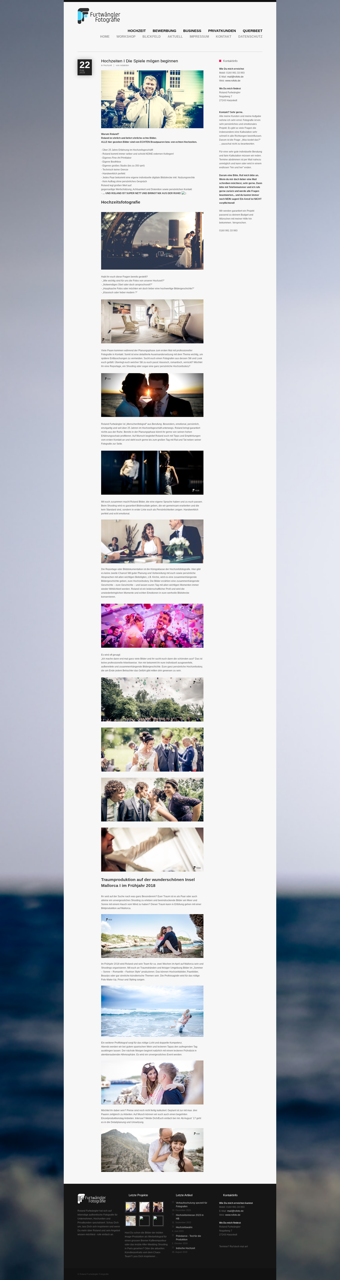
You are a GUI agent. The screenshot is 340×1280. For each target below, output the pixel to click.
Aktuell (175, 37)
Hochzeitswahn (184, 1227)
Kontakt (223, 37)
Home (105, 37)
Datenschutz (250, 37)
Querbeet (252, 31)
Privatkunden (222, 31)
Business (192, 31)
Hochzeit (137, 31)
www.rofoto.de (232, 80)
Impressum (199, 37)
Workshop (126, 37)
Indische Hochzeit (185, 1248)
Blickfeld (151, 37)
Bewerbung (164, 31)
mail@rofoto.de (235, 76)
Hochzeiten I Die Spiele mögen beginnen (139, 61)
